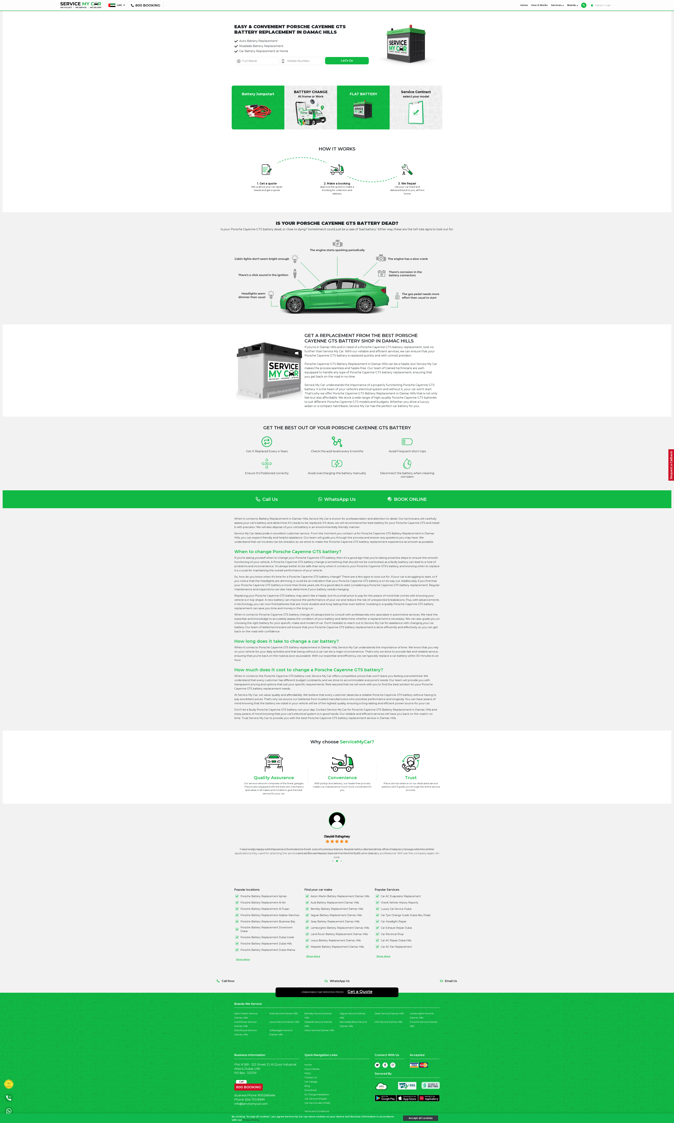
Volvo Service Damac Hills (319, 1030)
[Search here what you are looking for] (583, 5)
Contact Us (311, 1077)
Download (310, 1090)
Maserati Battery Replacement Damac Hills (337, 946)
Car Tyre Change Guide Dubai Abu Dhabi (406, 915)
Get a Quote (360, 991)
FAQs (307, 1073)
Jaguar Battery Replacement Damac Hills (336, 915)
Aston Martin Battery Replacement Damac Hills (340, 896)
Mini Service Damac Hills (388, 1022)
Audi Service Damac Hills (283, 1013)
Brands (572, 5)
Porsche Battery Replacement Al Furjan (264, 908)
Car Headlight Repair (393, 921)
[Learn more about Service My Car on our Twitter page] (377, 1065)
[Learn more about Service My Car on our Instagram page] (392, 1065)
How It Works (539, 5)
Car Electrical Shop (392, 934)
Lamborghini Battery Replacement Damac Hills (340, 927)
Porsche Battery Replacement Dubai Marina (267, 949)
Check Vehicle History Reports (399, 902)
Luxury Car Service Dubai (396, 908)
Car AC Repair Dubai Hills (396, 940)
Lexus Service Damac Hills (284, 1022)
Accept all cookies (421, 1118)
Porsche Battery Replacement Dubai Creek (267, 937)
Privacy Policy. (251, 1120)
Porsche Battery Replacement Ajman (263, 896)
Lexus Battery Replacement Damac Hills (336, 940)
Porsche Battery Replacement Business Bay (267, 921)
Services (556, 5)
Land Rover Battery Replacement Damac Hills (339, 934)
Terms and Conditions (317, 1111)
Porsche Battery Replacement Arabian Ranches (269, 915)
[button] (333, 861)
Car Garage (311, 1081)
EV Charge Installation (317, 1094)
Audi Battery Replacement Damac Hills (335, 902)
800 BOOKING (248, 1086)
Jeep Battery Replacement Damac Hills (335, 921)
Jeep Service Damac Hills (389, 1013)
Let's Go (347, 60)
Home (524, 5)
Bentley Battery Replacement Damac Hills (337, 908)
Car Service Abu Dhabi (317, 1103)
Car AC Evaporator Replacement (401, 896)
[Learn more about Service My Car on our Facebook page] (385, 1065)
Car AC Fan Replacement (396, 946)
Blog (307, 1086)
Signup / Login (602, 5)
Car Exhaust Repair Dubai (396, 927)
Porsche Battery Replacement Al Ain (263, 902)
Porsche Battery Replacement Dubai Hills (266, 943)
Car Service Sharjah (316, 1098)
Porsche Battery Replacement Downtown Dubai (266, 929)
